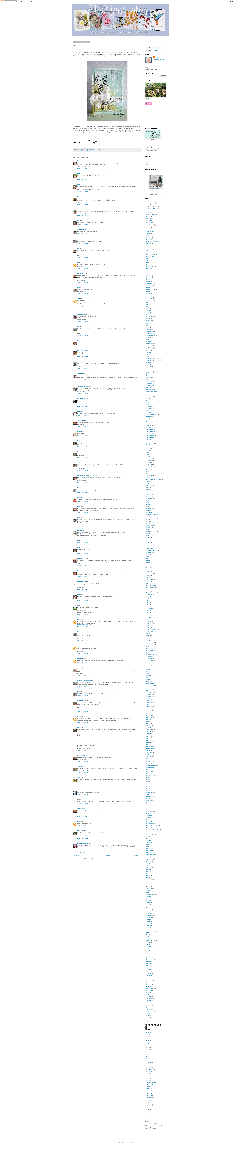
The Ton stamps (150, 921)
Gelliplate (148, 473)
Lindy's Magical (150, 631)
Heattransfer (149, 510)
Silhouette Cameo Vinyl (152, 825)
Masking (148, 646)
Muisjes (148, 669)
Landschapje (149, 608)
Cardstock (148, 318)
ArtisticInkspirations (82, 843)
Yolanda (79, 766)
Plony (78, 517)
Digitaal (148, 379)
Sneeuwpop (149, 848)
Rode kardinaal (150, 779)
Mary (78, 160)
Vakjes (147, 948)
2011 (147, 1109)
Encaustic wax (149, 441)
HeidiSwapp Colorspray (152, 514)
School (147, 802)
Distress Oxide (149, 389)
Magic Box (148, 637)
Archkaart (148, 235)
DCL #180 (150, 1095)
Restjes (148, 769)
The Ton (148, 919)
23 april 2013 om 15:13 (83, 457)
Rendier (148, 764)
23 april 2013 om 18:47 (83, 589)
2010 (147, 1112)
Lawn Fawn (149, 610)
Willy (78, 488)
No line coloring (150, 685)
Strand (147, 883)
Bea (78, 341)
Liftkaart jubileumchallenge (153, 629)
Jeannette (80, 373)
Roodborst (148, 785)
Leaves (148, 614)
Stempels (148, 869)
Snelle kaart (149, 850)
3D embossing (149, 203)
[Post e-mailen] (98, 149)
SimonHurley (149, 833)
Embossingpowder (151, 437)
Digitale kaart (149, 383)
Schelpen (148, 798)
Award (147, 245)
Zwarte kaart (149, 1017)
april (149, 1080)
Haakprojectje (149, 498)
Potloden (148, 750)
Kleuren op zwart (150, 585)
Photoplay (148, 723)
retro (147, 773)
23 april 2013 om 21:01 (83, 675)
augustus (150, 1071)
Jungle (147, 554)
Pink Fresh (148, 731)
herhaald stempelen (151, 518)
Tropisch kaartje (150, 931)
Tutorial (148, 938)
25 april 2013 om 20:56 (83, 772)
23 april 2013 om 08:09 (83, 204)
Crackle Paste (149, 343)
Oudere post (137, 855)
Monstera (148, 666)
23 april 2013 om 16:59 (83, 565)
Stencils (148, 873)
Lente (147, 616)
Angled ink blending (151, 231)
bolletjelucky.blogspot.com (84, 680)
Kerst (147, 560)
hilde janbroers (81, 790)
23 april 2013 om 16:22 (83, 553)
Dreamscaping (149, 410)
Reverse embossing (151, 775)
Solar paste (149, 852)
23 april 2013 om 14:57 (83, 435)
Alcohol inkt (149, 220)
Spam (147, 856)
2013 (147, 1061)
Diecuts (148, 375)
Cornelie (79, 239)
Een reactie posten (80, 852)
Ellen (78, 196)
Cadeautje (148, 310)
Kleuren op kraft (150, 583)
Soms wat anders (150, 854)
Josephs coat (149, 548)
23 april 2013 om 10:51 (83, 293)
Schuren (148, 804)
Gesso (85, 150)
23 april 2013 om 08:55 (83, 243)
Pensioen (148, 719)
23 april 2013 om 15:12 (83, 447)
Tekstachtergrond (150, 908)
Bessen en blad (150, 266)
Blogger (131, 1142)
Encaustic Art (149, 439)
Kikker (147, 568)
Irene (78, 361)
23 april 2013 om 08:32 (83, 224)
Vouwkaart (148, 973)
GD (147, 471)
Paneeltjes (148, 704)
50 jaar (147, 204)
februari (150, 1102)
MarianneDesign (150, 644)
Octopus (148, 691)
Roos (147, 787)
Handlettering (149, 504)
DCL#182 (149, 1089)
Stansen (148, 865)
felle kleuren (149, 454)
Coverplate (149, 341)
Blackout (148, 287)
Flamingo (148, 456)
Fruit (147, 468)
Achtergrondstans (150, 214)
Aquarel (148, 233)
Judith (79, 463)
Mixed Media (149, 662)
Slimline (148, 838)
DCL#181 (149, 1093)
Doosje (148, 402)
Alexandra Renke (150, 226)
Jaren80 (148, 546)
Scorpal (148, 806)
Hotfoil (147, 529)
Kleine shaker (149, 579)
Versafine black (150, 961)
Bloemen (148, 293)
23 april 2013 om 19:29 (83, 653)
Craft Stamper (149, 345)
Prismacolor (149, 756)
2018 (147, 1049)
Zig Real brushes (150, 1011)
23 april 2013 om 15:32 (83, 492)
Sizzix (147, 837)
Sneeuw (148, 846)
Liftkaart (148, 627)
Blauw (147, 291)
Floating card (149, 460)
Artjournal (148, 243)
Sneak (147, 844)
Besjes (147, 264)
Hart (147, 506)
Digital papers (149, 381)
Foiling (147, 462)
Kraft (147, 602)
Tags (147, 904)
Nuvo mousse (149, 689)
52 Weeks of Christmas (152, 206)
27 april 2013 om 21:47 (83, 825)
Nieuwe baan (149, 681)
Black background (150, 283)
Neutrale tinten (149, 679)
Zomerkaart (149, 1013)
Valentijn (148, 950)
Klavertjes (148, 577)
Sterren (148, 881)
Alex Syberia (149, 224)
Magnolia (148, 639)
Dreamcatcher (149, 408)
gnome (147, 491)
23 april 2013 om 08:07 (83, 191)
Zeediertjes (149, 1009)
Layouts (148, 612)
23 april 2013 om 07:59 (83, 168)
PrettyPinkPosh (150, 754)
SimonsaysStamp (150, 835)
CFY (147, 324)
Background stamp (151, 254)
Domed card (149, 399)
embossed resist (150, 424)
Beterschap (149, 268)
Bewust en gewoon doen (152, 274)
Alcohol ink (149, 218)
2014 (147, 1058)
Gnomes (148, 493)
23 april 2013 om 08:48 (83, 234)
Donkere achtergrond (151, 400)
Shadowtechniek (150, 813)
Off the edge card (150, 692)
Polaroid (148, 739)
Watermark (148, 984)
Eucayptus (148, 447)
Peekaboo (148, 714)
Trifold (147, 929)
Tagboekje (148, 900)
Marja (78, 691)
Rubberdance (149, 792)
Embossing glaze (150, 429)
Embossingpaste (150, 435)
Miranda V (80, 658)
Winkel (147, 992)
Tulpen (147, 936)
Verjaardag (149, 958)
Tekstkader (148, 909)
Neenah (148, 675)
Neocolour (148, 677)
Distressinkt (80, 150)
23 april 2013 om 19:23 (83, 626)
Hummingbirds (149, 535)
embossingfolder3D (151, 433)
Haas (147, 500)
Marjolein (79, 530)
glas (147, 483)
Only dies (148, 698)
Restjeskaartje (149, 771)
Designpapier (149, 372)
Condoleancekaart (150, 335)
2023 (147, 1038)
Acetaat (148, 212)
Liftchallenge (149, 623)
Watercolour (149, 982)
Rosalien (148, 161)
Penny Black (149, 717)
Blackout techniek (150, 289)
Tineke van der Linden (83, 386)
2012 (147, 1107)
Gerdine (79, 431)
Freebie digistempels (151, 466)
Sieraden (148, 817)
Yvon (147, 164)
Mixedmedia (149, 664)
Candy (147, 312)
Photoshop (148, 725)
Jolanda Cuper (81, 314)
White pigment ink (150, 988)
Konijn (147, 600)
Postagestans (149, 746)
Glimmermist (90, 150)
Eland (147, 418)
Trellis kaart (149, 927)
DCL (147, 364)
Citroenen (148, 329)
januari (149, 1105)
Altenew (148, 228)
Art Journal (148, 237)
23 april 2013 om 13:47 (83, 406)
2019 (147, 1047)
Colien (79, 668)
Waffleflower (149, 975)
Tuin (147, 935)
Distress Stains (150, 393)
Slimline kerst (149, 840)
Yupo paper (149, 1007)
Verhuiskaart (149, 956)
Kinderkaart (149, 571)
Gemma (79, 497)
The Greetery (149, 917)
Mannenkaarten (150, 642)
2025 (147, 1034)
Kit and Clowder (150, 573)
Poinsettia (148, 737)
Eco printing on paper (151, 414)
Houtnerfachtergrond (151, 531)
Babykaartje (149, 249)
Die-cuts (148, 373)
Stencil (147, 871)
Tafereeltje (148, 896)
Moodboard (149, 667)
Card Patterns (149, 316)
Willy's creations (81, 398)
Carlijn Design (149, 320)
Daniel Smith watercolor (152, 358)
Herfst (147, 516)
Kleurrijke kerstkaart (151, 593)
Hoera (147, 523)
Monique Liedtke (81, 558)
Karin (78, 547)
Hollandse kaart (150, 525)
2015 (147, 1056)
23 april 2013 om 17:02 (83, 576)
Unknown (79, 619)
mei (149, 1078)
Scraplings (148, 808)
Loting (147, 633)
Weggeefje (148, 986)
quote (147, 760)
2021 (147, 1043)
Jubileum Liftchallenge (151, 550)
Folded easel (149, 464)
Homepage (107, 855)
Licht (147, 619)
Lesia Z (148, 618)
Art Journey (149, 239)
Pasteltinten (149, 710)
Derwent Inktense (150, 370)
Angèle (79, 821)
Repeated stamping (151, 765)
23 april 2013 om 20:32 (83, 663)
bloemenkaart (149, 297)
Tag (147, 898)
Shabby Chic (149, 812)
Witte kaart (148, 1000)
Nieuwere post (77, 855)
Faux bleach (149, 450)
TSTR (147, 933)
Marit (78, 326)
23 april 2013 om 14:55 (83, 426)
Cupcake (148, 351)
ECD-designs (149, 412)
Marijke (79, 727)
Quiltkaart (148, 758)
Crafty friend (149, 347)
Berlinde (79, 594)
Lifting (147, 625)
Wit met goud (149, 996)
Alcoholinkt (149, 222)
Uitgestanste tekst (150, 940)
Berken (148, 262)
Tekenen (148, 906)
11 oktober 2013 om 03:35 (84, 849)
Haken (147, 502)
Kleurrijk (148, 591)
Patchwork (148, 712)
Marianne (79, 452)
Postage (148, 744)
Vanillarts (148, 952)
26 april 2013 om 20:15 (83, 803)
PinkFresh (148, 735)
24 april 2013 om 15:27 (83, 722)
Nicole (147, 163)
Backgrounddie (150, 256)
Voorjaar (148, 971)
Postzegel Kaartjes (151, 748)
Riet (78, 248)
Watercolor (148, 979)
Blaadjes (148, 281)
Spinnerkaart (149, 860)
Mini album (149, 656)
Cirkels (147, 327)
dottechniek (149, 406)
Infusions (148, 543)
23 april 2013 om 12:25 (83, 345)
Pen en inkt (149, 715)
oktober (150, 1067)
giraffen (148, 481)
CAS (147, 322)
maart (149, 1100)
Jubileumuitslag (150, 552)
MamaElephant (150, 641)
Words (147, 1004)
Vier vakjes (149, 963)
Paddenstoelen (150, 702)
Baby (147, 247)
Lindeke (79, 411)
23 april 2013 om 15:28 (83, 483)
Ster (147, 877)
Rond (147, 781)
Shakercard (149, 815)
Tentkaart (148, 913)
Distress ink (149, 387)
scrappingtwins (81, 755)
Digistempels (149, 377)
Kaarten (148, 556)
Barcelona (148, 260)
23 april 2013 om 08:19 (83, 215)
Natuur (147, 673)
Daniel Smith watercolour (152, 360)
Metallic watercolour (151, 650)
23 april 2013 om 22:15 (83, 686)
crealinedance (81, 229)
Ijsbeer (147, 541)
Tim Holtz (148, 923)
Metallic (148, 648)
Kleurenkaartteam (150, 587)
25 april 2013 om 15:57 (83, 761)
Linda (78, 173)
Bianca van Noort (82, 350)
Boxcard (148, 304)
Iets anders (149, 539)
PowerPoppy (149, 752)
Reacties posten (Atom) (87, 858)
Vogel (147, 967)
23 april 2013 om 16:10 (83, 542)
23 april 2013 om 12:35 (83, 381)
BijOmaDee (149, 276)
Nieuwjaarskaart (150, 683)
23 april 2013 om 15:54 (83, 525)
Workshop (148, 1006)
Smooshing (149, 842)
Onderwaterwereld (150, 696)
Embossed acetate (150, 422)
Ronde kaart (149, 783)
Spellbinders (149, 858)
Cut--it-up (148, 352)
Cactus (147, 308)
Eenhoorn (148, 416)
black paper (149, 285)
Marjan (157, 57)
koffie (147, 598)
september (150, 1069)
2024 (147, 1036)
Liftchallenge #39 (151, 1097)
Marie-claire (80, 830)
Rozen (147, 790)
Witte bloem (149, 998)
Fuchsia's (148, 470)
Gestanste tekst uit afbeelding (153, 479)
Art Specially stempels (151, 241)
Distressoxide (149, 397)
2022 (147, 1041)
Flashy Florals (149, 458)
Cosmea (148, 339)
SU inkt (148, 890)
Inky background (150, 544)
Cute (147, 354)
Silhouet (148, 819)
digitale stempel (150, 385)
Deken (147, 368)
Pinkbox (148, 733)
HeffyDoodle (149, 512)
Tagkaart (148, 902)
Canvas (148, 314)
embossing (149, 427)
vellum (147, 954)
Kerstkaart (148, 566)
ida (78, 646)
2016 (147, 1054)
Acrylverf (148, 216)
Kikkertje (148, 569)
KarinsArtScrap (81, 581)
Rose (147, 789)
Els (78, 605)
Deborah (79, 506)
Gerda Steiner (149, 475)
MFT (147, 652)
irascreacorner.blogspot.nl (84, 624)
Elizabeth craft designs (151, 420)
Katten (147, 558)
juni (149, 1076)
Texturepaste (149, 915)
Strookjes (148, 886)
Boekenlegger (149, 301)
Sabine (79, 220)
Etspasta (148, 445)
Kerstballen (149, 562)
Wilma (135, 130)
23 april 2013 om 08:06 (83, 179)
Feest (147, 452)
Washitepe (148, 977)
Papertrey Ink (149, 706)
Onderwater (149, 694)
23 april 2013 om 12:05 (83, 321)
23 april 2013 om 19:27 (83, 641)
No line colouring (150, 687)
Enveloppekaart (150, 443)
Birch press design (150, 277)
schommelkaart (150, 800)
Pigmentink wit (149, 729)
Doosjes (148, 404)
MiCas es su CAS (150, 654)
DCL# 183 (150, 1084)
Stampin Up (149, 862)
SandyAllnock (149, 796)
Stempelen (95, 150)
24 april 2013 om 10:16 (83, 711)
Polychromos (149, 740)
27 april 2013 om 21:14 (83, 816)
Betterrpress (149, 272)
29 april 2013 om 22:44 (83, 838)
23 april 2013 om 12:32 (83, 368)
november (150, 1065)
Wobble (148, 1002)
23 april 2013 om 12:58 (83, 393)
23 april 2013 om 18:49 (83, 600)
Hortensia (148, 527)
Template (148, 911)
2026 (147, 1032)
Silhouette (148, 821)
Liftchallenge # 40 (151, 1082)
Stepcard (148, 875)
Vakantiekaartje (150, 946)
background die (150, 253)
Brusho (148, 306)
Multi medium (149, 671)
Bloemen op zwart (150, 295)
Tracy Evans (149, 925)
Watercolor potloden (151, 981)
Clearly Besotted (150, 333)
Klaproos (148, 575)
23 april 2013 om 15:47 (83, 512)
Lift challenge (149, 621)
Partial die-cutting (150, 708)
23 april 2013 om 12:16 (83, 335)
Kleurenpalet (149, 589)
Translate (157, 50)
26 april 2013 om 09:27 (83, 785)
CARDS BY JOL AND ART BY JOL (86, 475)
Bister (147, 279)
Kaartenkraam (81, 273)
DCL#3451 (149, 366)
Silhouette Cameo (150, 823)
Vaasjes (148, 942)
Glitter (147, 487)
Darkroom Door (150, 362)
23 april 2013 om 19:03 (83, 614)
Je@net (79, 716)
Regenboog (149, 762)
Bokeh (147, 302)
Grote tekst (148, 496)
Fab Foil (148, 448)
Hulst (147, 533)
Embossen (148, 425)
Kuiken (147, 604)
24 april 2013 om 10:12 (83, 695)
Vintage (148, 965)
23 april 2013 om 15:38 (83, 501)
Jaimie (79, 298)
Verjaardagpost (150, 960)
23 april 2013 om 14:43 (83, 415)
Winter (147, 994)
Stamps (148, 863)
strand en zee (149, 885)
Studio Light (149, 888)
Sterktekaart (149, 879)
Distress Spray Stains (151, 391)
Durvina (79, 632)
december (150, 1062)
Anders (148, 229)
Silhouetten (149, 827)
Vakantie (148, 944)
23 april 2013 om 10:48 (83, 282)
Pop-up (148, 742)
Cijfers (147, 326)
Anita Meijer (80, 420)
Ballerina (148, 258)
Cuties (147, 356)
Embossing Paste (150, 431)
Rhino (147, 777)
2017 (147, 1052)
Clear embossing (150, 331)
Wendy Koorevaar (82, 700)
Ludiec (147, 635)
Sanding (148, 794)
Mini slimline (149, 658)
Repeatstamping (150, 767)
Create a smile (149, 349)
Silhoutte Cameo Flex (151, 831)
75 (146, 210)
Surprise (148, 892)
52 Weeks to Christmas (152, 208)
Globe (147, 489)
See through (149, 810)
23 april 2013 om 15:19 (83, 470)
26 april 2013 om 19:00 (83, 794)
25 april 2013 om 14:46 (83, 750)
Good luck (148, 495)
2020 (147, 1045)
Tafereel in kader (150, 894)
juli (148, 1073)
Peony (147, 721)
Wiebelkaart (149, 990)
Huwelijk (148, 537)
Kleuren (148, 581)
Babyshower (149, 251)
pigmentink (149, 727)
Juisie (79, 184)
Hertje (147, 522)
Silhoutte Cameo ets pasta (152, 829)
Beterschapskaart (150, 270)
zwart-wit (148, 1015)
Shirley (79, 209)
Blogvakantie (149, 299)
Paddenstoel (149, 700)
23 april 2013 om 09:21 (83, 257)
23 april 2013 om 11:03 (83, 309)
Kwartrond (148, 606)
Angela (79, 777)
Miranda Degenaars (151, 660)
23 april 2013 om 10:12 (83, 268)
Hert (147, 520)
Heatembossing (150, 508)
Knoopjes (148, 596)
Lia (78, 262)
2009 (147, 1114)
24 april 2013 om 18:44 (83, 738)
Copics (147, 337)
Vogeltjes (148, 969)
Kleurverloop (149, 594)
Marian (79, 441)
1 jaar (147, 201)
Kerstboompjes (150, 564)
